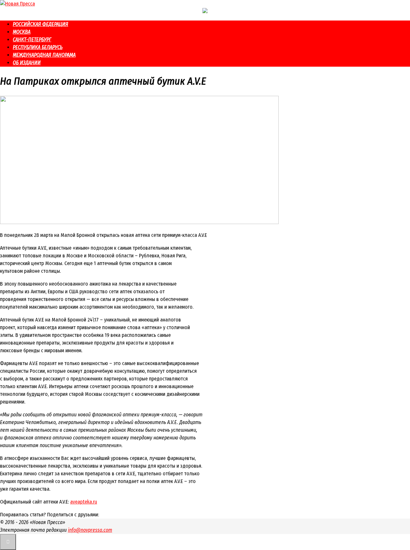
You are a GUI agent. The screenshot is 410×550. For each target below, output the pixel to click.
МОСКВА (21, 32)
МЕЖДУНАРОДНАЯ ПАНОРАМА (44, 55)
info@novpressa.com (90, 530)
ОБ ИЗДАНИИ (27, 63)
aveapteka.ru (83, 502)
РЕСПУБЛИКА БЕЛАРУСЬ (37, 47)
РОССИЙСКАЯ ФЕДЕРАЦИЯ (40, 24)
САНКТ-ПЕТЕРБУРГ (32, 40)
